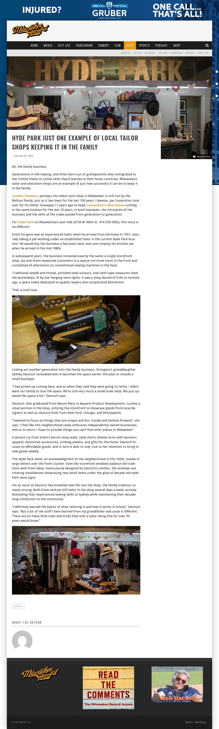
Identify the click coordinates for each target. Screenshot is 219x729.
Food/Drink (84, 45)
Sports (144, 45)
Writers (188, 722)
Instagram (150, 53)
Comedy (103, 45)
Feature (18, 606)
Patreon (190, 53)
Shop (177, 45)
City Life (64, 45)
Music (48, 45)
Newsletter (203, 53)
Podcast (161, 45)
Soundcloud (177, 53)
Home (34, 45)
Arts (129, 45)
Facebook (125, 53)
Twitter (137, 53)
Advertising (200, 722)
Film (118, 45)
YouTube (163, 53)
